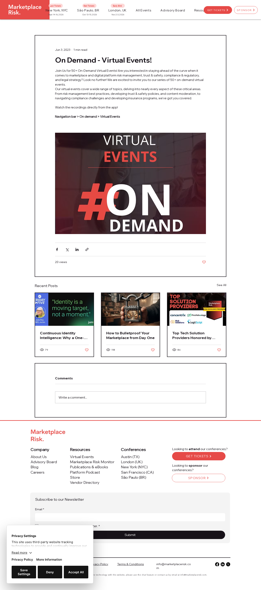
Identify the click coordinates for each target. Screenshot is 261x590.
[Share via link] (87, 249)
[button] (143, 10)
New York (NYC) (134, 467)
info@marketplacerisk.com (193, 574)
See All (221, 285)
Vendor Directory (85, 482)
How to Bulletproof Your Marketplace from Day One (130, 335)
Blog (34, 467)
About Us (39, 456)
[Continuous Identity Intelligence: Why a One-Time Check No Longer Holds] (64, 309)
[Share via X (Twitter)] (67, 249)
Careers (37, 472)
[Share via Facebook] (57, 249)
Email (39, 509)
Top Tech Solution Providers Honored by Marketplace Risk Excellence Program (192, 335)
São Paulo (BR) (133, 477)
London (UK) (132, 462)
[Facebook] (217, 564)
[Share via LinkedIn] (77, 249)
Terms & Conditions (130, 564)
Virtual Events (82, 456)
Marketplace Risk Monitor (92, 462)
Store (75, 477)
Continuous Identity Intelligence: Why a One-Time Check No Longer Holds (62, 335)
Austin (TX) (130, 456)
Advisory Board (44, 462)
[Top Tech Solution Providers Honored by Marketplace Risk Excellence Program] (196, 309)
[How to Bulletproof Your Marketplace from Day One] (130, 309)
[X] (228, 564)
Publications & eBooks (89, 467)
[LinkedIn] (223, 564)
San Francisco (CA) (137, 472)
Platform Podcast (85, 472)
